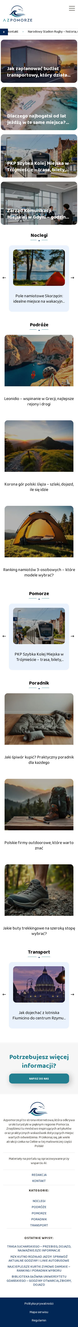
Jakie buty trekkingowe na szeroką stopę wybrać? (39, 931)
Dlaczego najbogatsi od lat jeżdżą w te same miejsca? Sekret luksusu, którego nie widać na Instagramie (37, 119)
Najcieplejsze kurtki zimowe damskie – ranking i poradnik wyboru (38, 1268)
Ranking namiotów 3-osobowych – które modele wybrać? (39, 572)
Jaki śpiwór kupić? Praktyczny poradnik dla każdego (39, 760)
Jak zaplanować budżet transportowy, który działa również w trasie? (37, 72)
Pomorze (39, 594)
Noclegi (39, 235)
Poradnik (39, 683)
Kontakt (39, 1181)
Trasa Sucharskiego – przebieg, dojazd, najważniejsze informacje (39, 1248)
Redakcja (39, 1175)
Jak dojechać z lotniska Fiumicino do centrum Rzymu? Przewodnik (39, 1015)
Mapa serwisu (39, 1312)
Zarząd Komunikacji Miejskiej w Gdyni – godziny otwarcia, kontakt (37, 214)
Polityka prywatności (38, 1303)
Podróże (39, 325)
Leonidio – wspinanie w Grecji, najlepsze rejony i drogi (39, 401)
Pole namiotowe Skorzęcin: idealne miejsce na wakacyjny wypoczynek (39, 298)
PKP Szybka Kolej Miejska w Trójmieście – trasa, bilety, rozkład (38, 166)
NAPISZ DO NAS (39, 1079)
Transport (39, 952)
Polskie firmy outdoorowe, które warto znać (39, 845)
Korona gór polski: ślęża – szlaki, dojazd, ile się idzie (39, 487)
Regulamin (39, 1320)
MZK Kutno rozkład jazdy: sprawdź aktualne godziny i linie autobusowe (39, 1258)
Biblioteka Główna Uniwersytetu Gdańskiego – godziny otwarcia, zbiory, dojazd (39, 1280)
